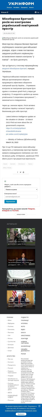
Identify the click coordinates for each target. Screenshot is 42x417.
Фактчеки (11, 332)
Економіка (11, 329)
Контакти (10, 362)
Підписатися (10, 201)
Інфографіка (25, 335)
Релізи (23, 354)
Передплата (12, 365)
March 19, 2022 (12, 142)
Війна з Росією (7, 167)
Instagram (6, 210)
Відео (23, 329)
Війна (9, 320)
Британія (12, 164)
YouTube (15, 210)
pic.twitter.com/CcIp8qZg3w (17, 134)
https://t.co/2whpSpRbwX (16, 128)
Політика (10, 326)
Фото (23, 326)
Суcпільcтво (11, 341)
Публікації (24, 320)
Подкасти (24, 317)
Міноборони (21, 164)
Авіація (5, 164)
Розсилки (11, 400)
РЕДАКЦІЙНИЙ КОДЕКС (12, 396)
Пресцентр (24, 7)
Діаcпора (11, 347)
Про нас (10, 359)
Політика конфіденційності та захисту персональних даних (13, 386)
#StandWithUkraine (13, 131)
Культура (10, 344)
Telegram (31, 209)
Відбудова (11, 323)
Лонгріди (24, 338)
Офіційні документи (25, 350)
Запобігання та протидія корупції (13, 379)
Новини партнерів (25, 342)
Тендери (10, 375)
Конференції (25, 346)
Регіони (10, 338)
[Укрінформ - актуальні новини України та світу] (21, 3)
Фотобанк (16, 7)
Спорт (10, 350)
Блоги (23, 332)
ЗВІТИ (10, 392)
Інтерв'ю (24, 323)
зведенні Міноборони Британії (14, 69)
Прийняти (21, 414)
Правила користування (12, 371)
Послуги (9, 7)
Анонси (31, 7)
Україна (30, 164)
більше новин (21, 214)
